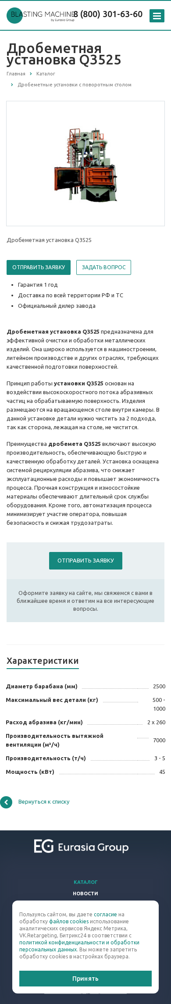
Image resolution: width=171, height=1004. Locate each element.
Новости (85, 893)
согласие (105, 914)
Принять (85, 978)
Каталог (86, 882)
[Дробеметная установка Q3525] (85, 163)
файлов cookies (69, 921)
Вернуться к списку (43, 801)
